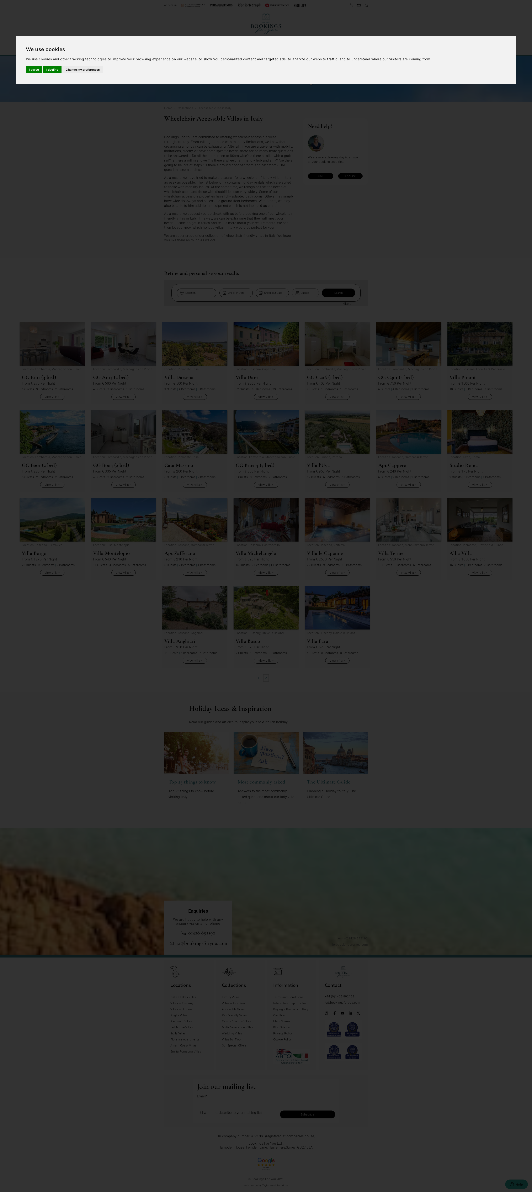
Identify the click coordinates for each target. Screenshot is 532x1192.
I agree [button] (34, 69)
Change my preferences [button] (83, 69)
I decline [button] (52, 69)
